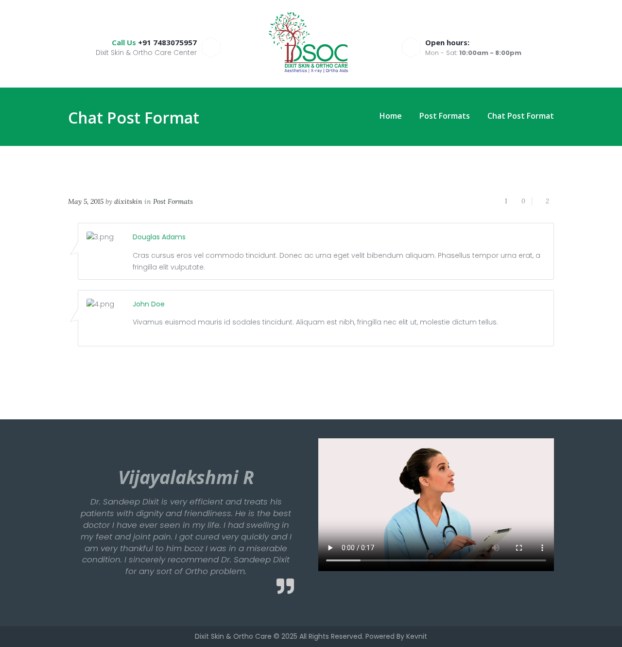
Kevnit (416, 636)
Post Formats (444, 116)
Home (391, 116)
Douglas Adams (159, 237)
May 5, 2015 (86, 201)
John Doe (149, 304)
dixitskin (128, 201)
